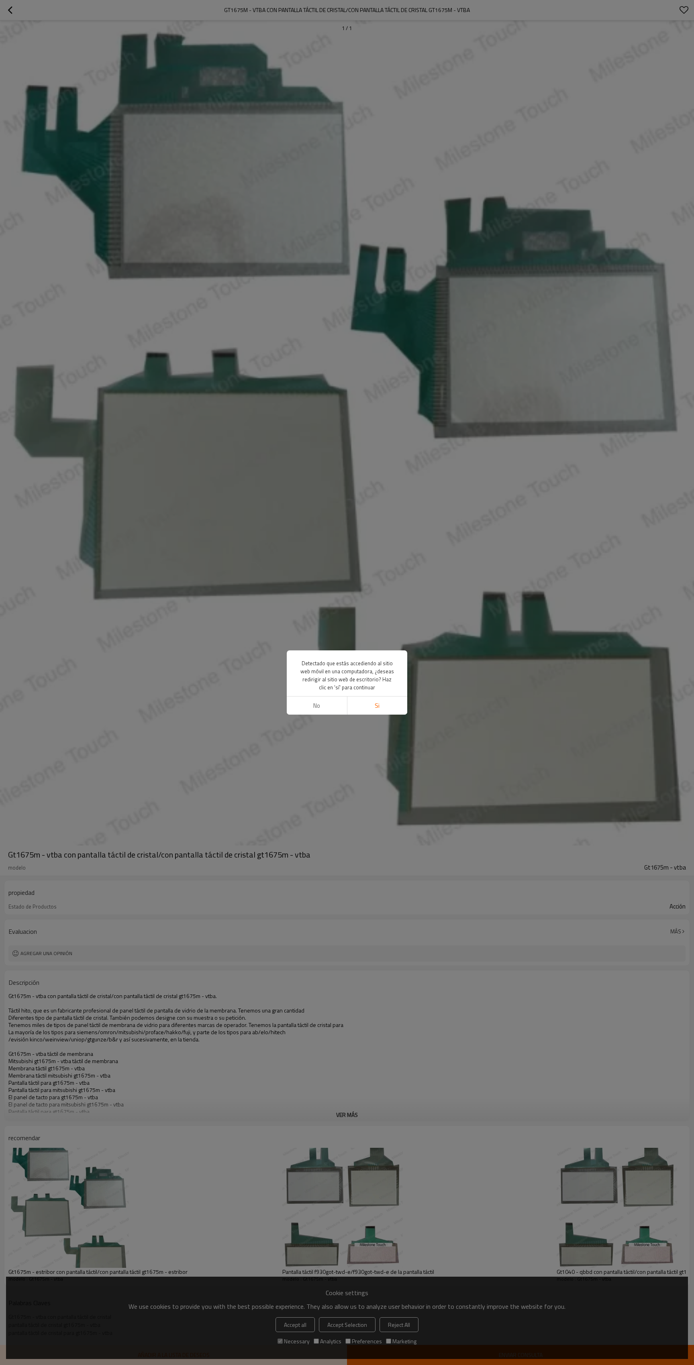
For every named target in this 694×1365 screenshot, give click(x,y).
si (377, 705)
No (316, 705)
